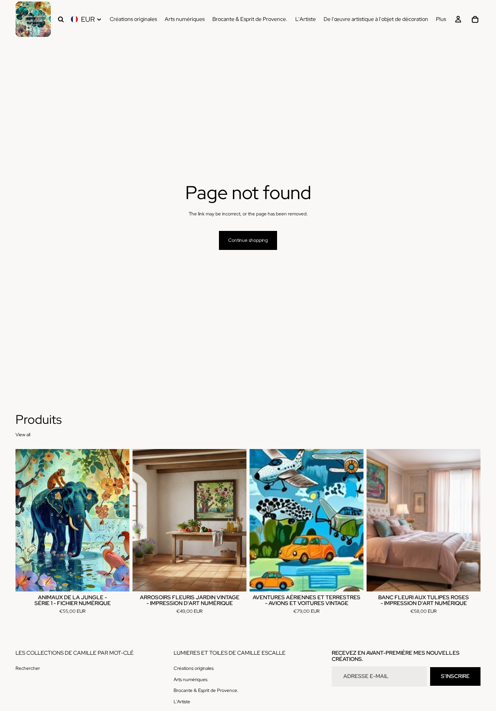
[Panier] (475, 19)
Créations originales (194, 668)
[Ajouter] (117, 579)
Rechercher (28, 668)
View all (23, 435)
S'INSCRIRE (455, 676)
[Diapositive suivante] (117, 520)
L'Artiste (182, 702)
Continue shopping (248, 240)
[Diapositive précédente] (27, 520)
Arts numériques (190, 679)
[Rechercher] (60, 19)
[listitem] (441, 19)
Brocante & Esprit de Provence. (206, 690)
